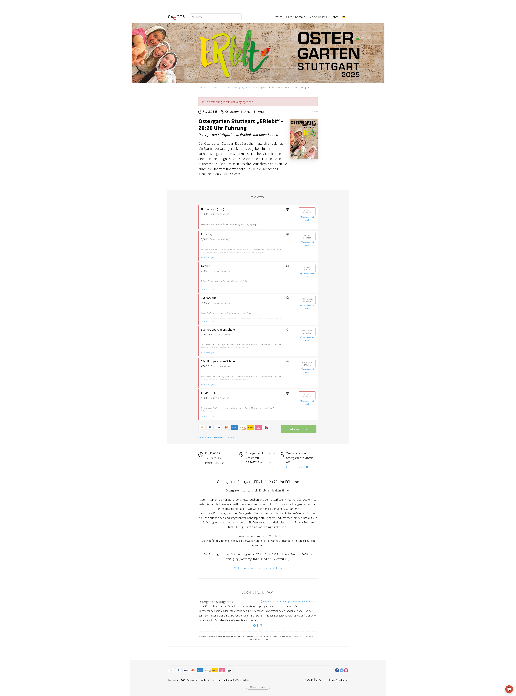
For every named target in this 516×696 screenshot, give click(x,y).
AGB (183, 680)
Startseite (202, 87)
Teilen (315, 111)
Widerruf (205, 680)
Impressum (173, 680)
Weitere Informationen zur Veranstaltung (258, 568)
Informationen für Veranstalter (233, 680)
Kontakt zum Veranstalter (305, 601)
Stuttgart (263, 462)
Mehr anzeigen (207, 257)
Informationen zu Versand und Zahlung (216, 437)
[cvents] (177, 16)
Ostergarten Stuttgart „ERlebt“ (237, 87)
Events (215, 87)
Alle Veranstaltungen (281, 601)
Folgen (266, 601)
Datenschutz (193, 680)
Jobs (213, 680)
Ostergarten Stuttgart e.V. (216, 602)
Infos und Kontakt (296, 467)
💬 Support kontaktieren (258, 687)
